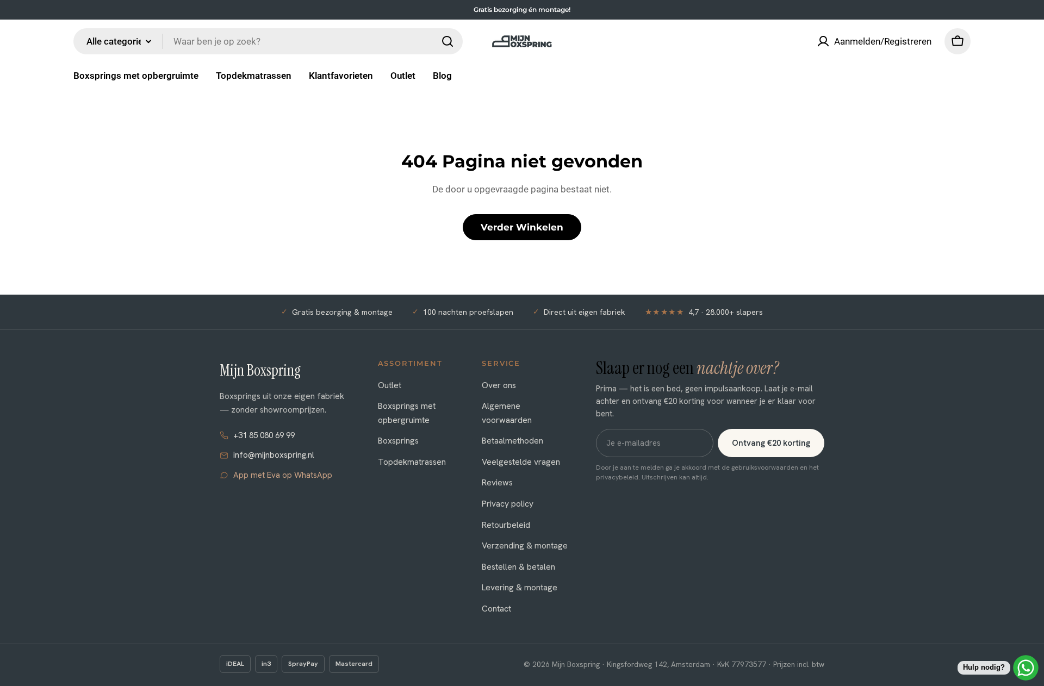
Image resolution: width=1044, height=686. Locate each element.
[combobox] (268, 41)
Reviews (497, 482)
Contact (496, 608)
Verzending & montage (525, 545)
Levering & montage (519, 587)
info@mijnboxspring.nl (273, 455)
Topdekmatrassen (412, 461)
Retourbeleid (506, 525)
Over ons (499, 385)
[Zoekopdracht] (447, 41)
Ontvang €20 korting (771, 443)
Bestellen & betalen (518, 566)
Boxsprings (398, 440)
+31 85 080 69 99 (264, 435)
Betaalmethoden (512, 440)
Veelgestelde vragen (521, 461)
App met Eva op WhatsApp (282, 475)
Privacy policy (507, 503)
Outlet (389, 385)
